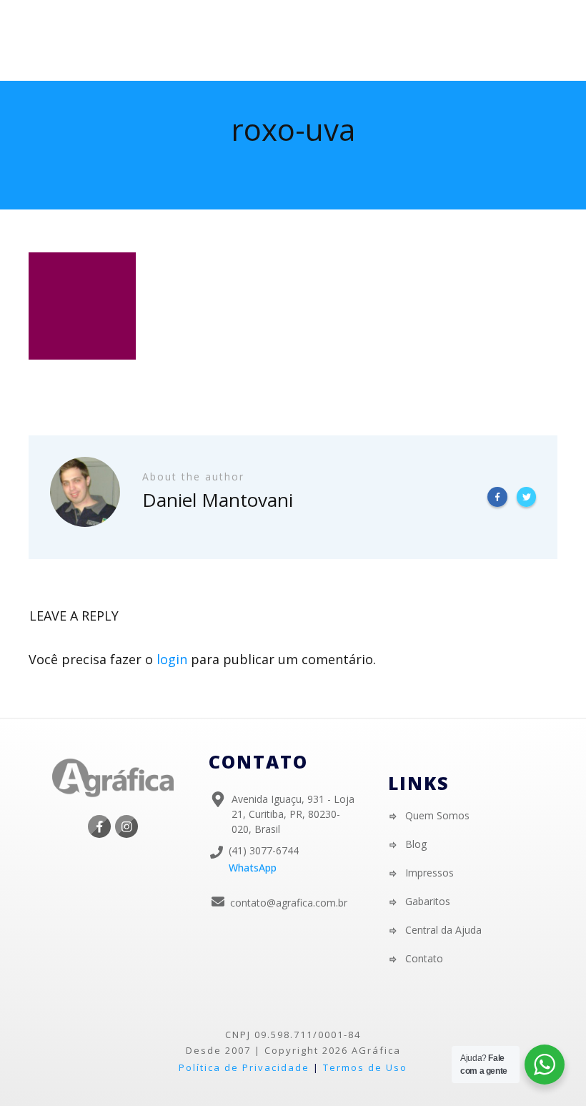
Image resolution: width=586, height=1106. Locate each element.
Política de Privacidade (244, 1067)
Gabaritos (427, 901)
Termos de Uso (365, 1067)
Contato (424, 958)
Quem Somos (437, 815)
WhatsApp (253, 867)
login (172, 659)
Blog (416, 844)
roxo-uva (293, 129)
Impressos (429, 872)
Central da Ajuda (443, 930)
